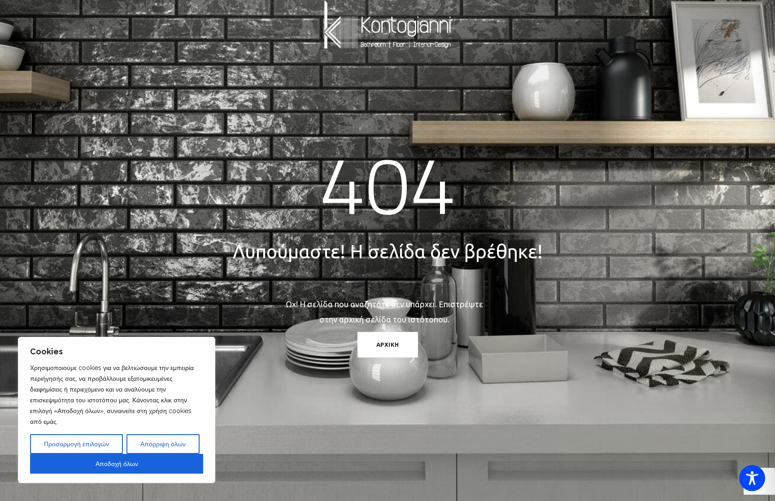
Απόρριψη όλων (163, 444)
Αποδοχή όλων (117, 463)
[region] (116, 410)
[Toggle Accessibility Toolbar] (752, 478)
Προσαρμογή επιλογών (76, 444)
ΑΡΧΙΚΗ (387, 344)
